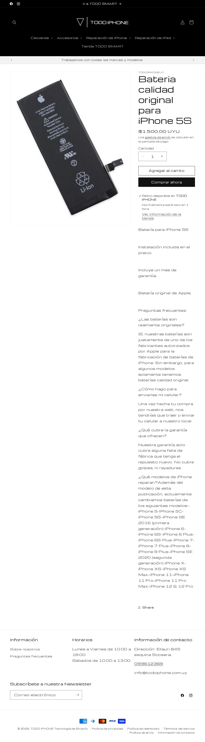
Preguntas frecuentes (31, 656)
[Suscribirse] (77, 695)
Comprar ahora (166, 182)
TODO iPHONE (42, 728)
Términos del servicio (179, 728)
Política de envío (142, 732)
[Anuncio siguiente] (193, 60)
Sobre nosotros (25, 649)
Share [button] (148, 607)
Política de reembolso (143, 728)
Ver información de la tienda (161, 216)
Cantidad (146, 148)
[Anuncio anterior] (11, 60)
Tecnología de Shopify (71, 728)
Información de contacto (176, 732)
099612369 (148, 663)
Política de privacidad (107, 728)
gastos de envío (158, 137)
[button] (14, 22)
